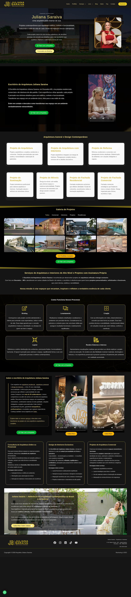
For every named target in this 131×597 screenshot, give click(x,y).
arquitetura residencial (28, 384)
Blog (96, 4)
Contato (113, 4)
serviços (27, 418)
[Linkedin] (65, 542)
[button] (122, 4)
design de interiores (18, 387)
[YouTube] (76, 542)
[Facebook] (54, 542)
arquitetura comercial (42, 384)
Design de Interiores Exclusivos (61, 445)
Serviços (81, 4)
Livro (89, 4)
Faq (107, 4)
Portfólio (74, 4)
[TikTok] (70, 542)
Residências (82, 215)
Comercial (55, 215)
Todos (47, 215)
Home (68, 4)
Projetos (72, 215)
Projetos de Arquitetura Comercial (103, 445)
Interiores (64, 215)
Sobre (102, 4)
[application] (85, 4)
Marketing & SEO (121, 552)
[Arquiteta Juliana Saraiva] (14, 4)
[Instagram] (60, 542)
